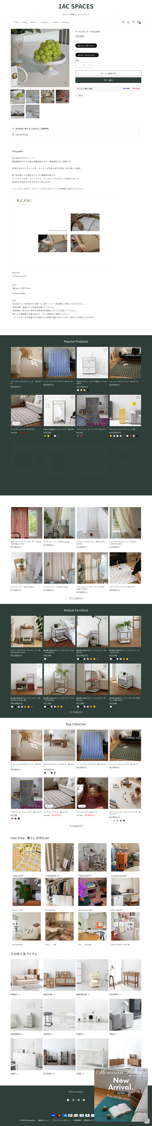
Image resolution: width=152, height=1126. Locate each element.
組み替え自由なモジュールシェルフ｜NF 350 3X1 (91, 699)
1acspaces (30, 1120)
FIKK (13, 1073)
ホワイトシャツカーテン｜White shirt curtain (90, 543)
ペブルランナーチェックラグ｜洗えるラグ (91, 429)
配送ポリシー (89, 1120)
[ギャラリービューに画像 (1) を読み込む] (17, 96)
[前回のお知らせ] (37, 14)
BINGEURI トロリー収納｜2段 (55, 477)
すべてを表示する (76, 492)
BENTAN (48, 994)
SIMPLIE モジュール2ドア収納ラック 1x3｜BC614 (92, 383)
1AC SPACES (76, 6)
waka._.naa (17, 875)
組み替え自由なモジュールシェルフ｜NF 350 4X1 (91, 651)
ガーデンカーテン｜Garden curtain (57, 542)
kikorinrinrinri (85, 875)
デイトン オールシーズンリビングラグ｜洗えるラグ (124, 813)
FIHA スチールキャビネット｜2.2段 (122, 429)
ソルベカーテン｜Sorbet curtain (56, 587)
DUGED (47, 1034)
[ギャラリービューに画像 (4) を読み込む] (62, 96)
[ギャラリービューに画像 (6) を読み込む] (32, 111)
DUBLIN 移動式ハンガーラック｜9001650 (59, 429)
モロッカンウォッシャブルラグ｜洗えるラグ (124, 478)
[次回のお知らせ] (114, 14)
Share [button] (80, 95)
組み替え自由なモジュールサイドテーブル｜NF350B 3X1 (59, 699)
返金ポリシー (44, 1120)
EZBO (79, 1034)
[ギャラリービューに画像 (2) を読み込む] (32, 96)
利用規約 (77, 1120)
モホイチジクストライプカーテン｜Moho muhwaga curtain (26, 543)
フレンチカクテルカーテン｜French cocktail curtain (122, 543)
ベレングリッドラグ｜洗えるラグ (23, 429)
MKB (78, 1073)
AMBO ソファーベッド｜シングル (23, 477)
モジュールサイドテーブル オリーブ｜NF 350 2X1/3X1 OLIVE (25, 651)
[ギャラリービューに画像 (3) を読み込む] (48, 96)
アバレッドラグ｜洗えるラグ (86, 812)
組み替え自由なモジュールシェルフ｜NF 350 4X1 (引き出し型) (25, 699)
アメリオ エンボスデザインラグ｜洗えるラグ (26, 383)
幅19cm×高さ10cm (86, 45)
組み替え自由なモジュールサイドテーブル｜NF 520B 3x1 (59, 651)
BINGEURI (81, 994)
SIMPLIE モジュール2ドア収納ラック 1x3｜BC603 (92, 478)
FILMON (48, 1073)
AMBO (14, 994)
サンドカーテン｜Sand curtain (22, 587)
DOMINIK (15, 1034)
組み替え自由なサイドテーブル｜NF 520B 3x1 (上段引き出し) (124, 699)
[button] (25, 22)
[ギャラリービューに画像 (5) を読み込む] (17, 111)
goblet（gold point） (87, 55)
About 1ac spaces (76, 1091)
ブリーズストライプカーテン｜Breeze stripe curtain (90, 588)
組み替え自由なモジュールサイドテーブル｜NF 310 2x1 (124, 651)
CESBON (113, 994)
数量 (77, 60)
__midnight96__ (52, 875)
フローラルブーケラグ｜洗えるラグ (122, 587)
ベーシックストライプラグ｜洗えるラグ (58, 382)
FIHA (111, 1034)
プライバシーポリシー (61, 1120)
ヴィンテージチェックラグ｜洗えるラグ (123, 382)
